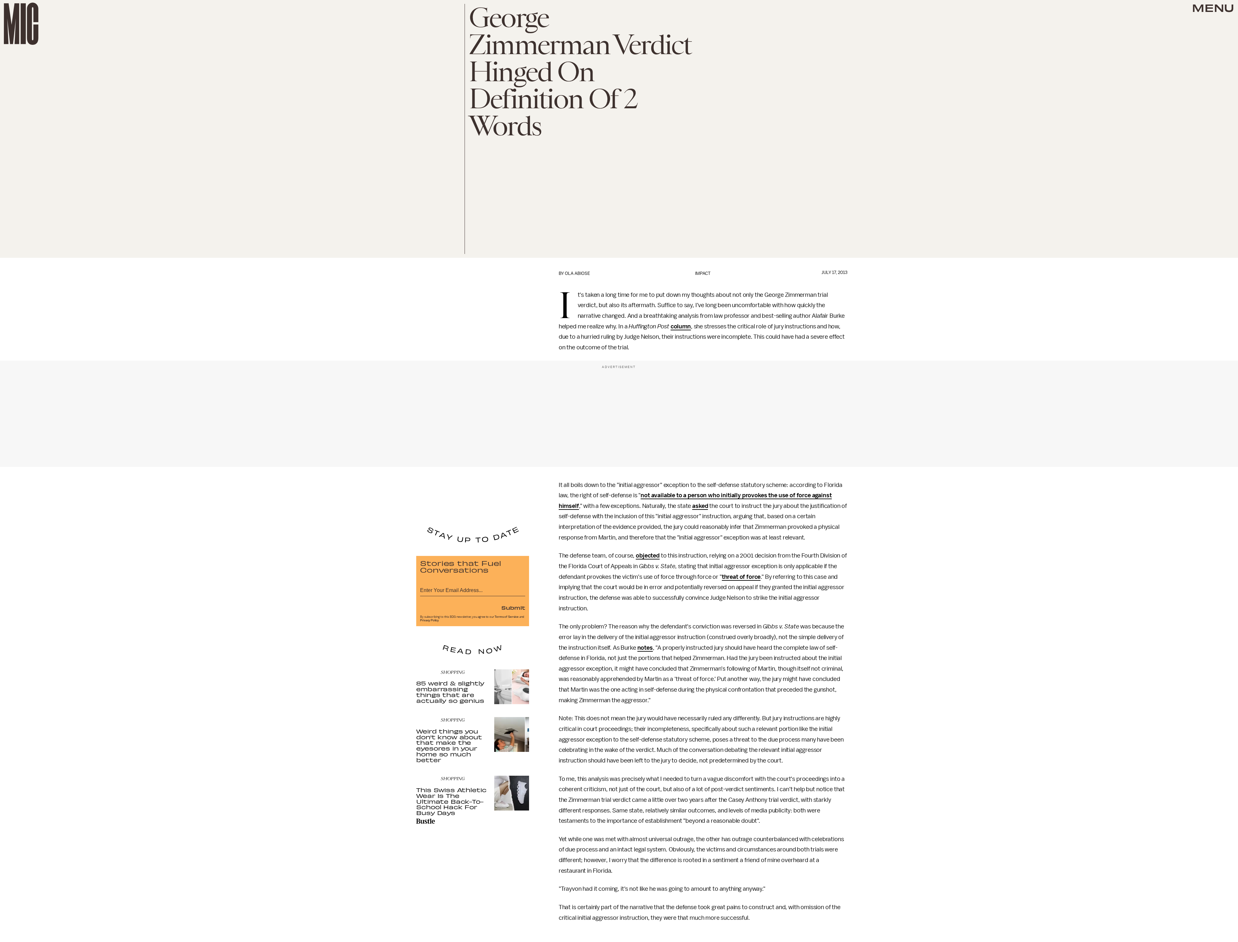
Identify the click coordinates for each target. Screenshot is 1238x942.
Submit (513, 607)
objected (648, 555)
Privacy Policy (429, 620)
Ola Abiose (577, 273)
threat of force (741, 577)
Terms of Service (506, 616)
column (681, 326)
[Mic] (21, 24)
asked (700, 506)
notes (645, 648)
